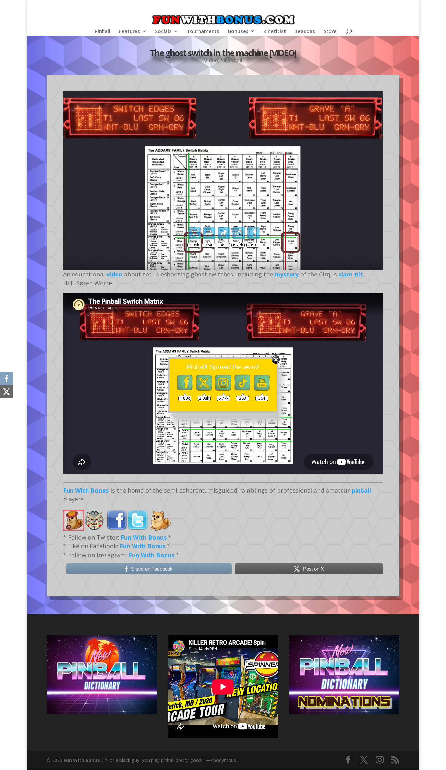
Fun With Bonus (86, 490)
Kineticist (274, 31)
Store (330, 31)
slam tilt (351, 274)
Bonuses (238, 31)
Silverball (231, 60)
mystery (287, 274)
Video (211, 60)
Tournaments (203, 31)
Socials (163, 31)
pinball (361, 490)
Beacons (305, 31)
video (114, 274)
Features (129, 31)
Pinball (102, 31)
